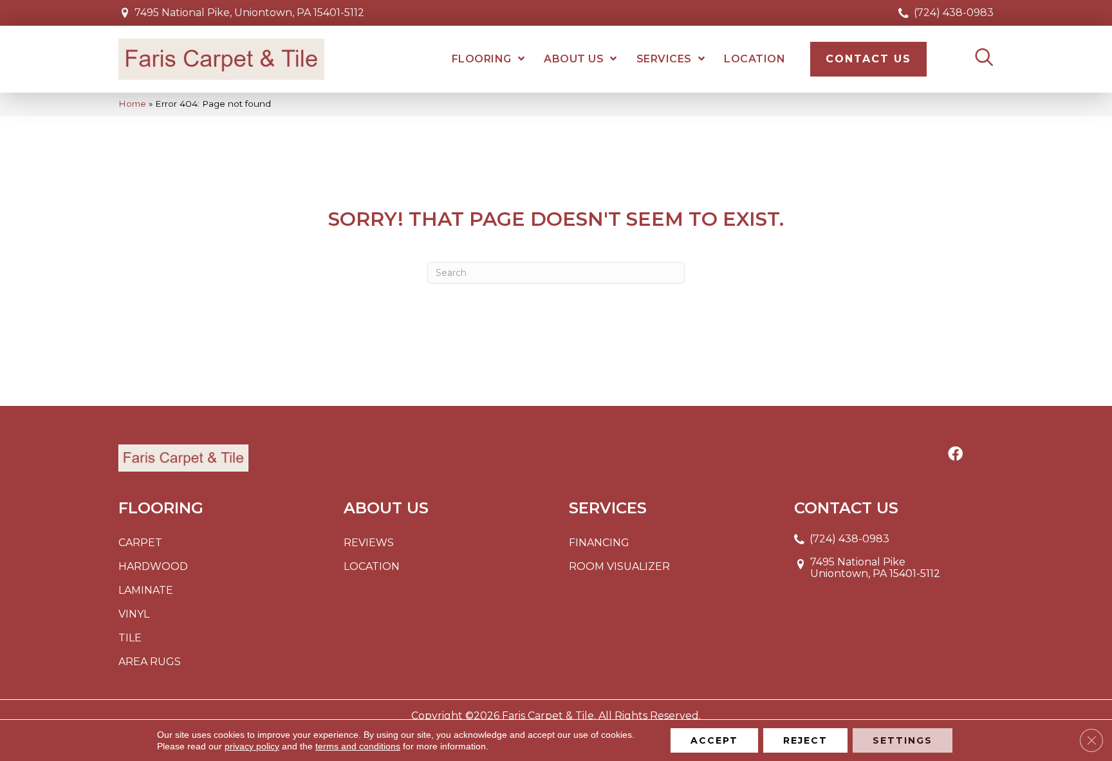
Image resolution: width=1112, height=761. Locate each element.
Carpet (140, 542)
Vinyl (133, 614)
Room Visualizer (619, 566)
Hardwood (153, 566)
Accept (714, 740)
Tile (130, 638)
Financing (599, 542)
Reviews (369, 542)
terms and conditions (357, 746)
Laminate (145, 590)
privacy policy (252, 746)
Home (132, 103)
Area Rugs (149, 662)
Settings (902, 740)
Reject (805, 740)
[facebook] (955, 454)
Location (372, 566)
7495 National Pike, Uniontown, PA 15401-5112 (249, 12)
